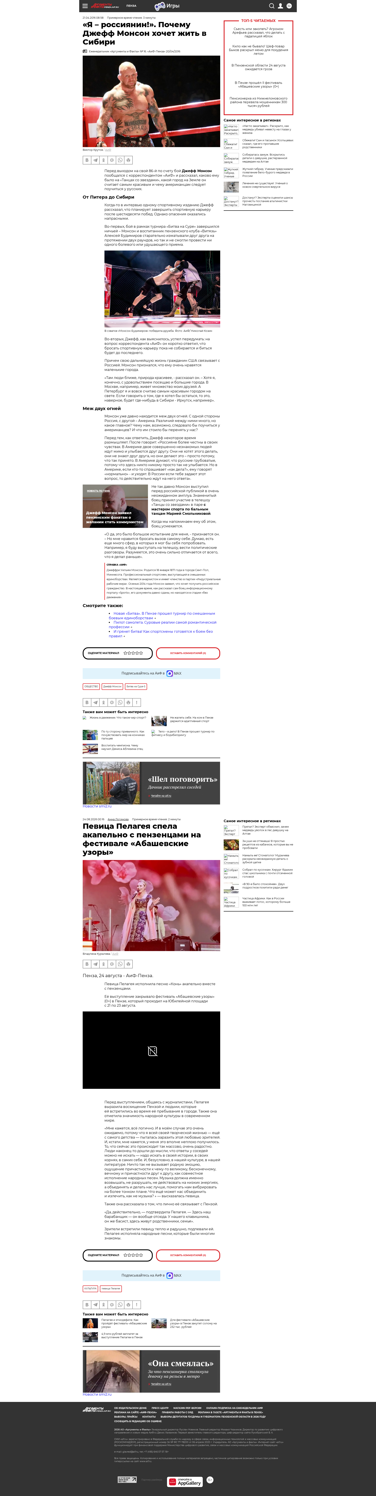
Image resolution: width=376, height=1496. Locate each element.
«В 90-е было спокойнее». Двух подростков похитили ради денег (265, 885)
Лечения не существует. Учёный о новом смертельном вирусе (265, 185)
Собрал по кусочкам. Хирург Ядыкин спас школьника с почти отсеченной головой (267, 873)
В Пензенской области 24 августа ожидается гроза (258, 67)
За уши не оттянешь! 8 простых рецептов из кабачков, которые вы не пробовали (267, 844)
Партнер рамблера (151, 1479)
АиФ (108, 149)
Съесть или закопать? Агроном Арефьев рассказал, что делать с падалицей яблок (258, 32)
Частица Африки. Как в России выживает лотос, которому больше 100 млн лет (266, 902)
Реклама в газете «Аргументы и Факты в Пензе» (230, 1412)
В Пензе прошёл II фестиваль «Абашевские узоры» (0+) (258, 84)
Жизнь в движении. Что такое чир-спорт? (118, 717)
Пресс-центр (160, 1408)
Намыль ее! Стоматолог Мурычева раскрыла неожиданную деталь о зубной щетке (265, 859)
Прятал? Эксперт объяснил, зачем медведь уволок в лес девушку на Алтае (265, 830)
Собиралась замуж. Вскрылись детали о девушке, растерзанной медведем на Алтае (264, 158)
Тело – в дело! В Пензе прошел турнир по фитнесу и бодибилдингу (183, 733)
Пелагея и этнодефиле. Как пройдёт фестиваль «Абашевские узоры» (124, 1323)
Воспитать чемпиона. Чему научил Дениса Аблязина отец (122, 747)
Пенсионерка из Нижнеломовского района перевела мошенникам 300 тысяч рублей (258, 102)
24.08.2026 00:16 (93, 819)
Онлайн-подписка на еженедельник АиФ (234, 1408)
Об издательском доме (130, 1408)
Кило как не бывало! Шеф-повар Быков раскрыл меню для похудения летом (258, 50)
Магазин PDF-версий (187, 1408)
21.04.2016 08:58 (93, 17)
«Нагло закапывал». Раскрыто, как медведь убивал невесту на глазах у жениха (266, 129)
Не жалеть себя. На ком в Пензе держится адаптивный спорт (191, 719)
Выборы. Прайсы (125, 1416)
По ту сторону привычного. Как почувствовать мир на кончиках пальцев (123, 735)
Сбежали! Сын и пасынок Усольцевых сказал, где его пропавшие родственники (267, 144)
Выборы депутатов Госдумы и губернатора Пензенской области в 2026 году (213, 1416)
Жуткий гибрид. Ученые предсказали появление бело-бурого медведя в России (267, 172)
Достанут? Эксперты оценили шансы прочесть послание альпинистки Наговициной (267, 201)
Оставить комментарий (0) (188, 653)
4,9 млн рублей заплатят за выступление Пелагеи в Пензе (122, 1335)
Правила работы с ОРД (177, 1412)
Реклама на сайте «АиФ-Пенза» (135, 1412)
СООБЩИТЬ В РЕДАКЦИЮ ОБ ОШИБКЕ (138, 1421)
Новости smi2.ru (97, 806)
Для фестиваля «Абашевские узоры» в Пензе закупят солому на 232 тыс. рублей (193, 1323)
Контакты (149, 1416)
